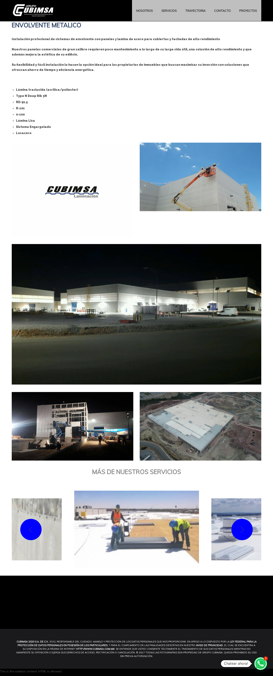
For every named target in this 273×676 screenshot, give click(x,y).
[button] (260, 663)
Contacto (222, 11)
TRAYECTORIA (195, 11)
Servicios (169, 11)
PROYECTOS (248, 11)
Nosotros (144, 11)
